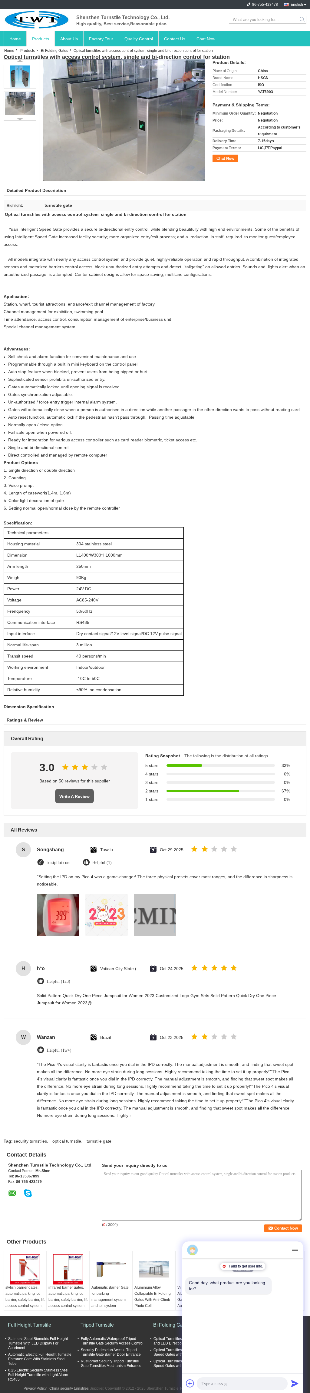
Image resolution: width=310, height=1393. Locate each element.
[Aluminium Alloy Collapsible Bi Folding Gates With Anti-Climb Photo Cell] (154, 1269)
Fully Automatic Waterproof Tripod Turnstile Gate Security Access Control (112, 1341)
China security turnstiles (69, 1388)
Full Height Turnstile (29, 1325)
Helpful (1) (102, 862)
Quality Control (138, 38)
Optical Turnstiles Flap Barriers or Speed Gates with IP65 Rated (180, 1352)
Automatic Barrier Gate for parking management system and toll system (110, 1296)
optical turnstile (66, 1141)
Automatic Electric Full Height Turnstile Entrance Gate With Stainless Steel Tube (39, 1359)
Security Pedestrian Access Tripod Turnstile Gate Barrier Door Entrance (111, 1352)
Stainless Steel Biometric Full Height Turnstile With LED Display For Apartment (38, 1343)
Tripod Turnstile (97, 1325)
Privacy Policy (35, 1388)
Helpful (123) (58, 981)
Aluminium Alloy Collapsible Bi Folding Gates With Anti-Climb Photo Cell (152, 1296)
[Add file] (190, 1383)
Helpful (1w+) (59, 1050)
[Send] (295, 1383)
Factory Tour (101, 38)
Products (40, 38)
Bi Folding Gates (54, 51)
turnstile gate (99, 1141)
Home (15, 38)
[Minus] (294, 1250)
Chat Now (205, 38)
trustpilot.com (59, 862)
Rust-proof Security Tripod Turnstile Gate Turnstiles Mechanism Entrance (111, 1363)
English (297, 4)
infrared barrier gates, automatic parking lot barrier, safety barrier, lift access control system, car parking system (67, 1299)
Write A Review (74, 796)
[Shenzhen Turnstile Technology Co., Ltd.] (37, 20)
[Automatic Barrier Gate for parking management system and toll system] (111, 1269)
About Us (69, 38)
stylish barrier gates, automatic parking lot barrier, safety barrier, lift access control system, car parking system (25, 1299)
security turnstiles (30, 1141)
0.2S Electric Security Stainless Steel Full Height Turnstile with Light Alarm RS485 (38, 1374)
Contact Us (174, 38)
